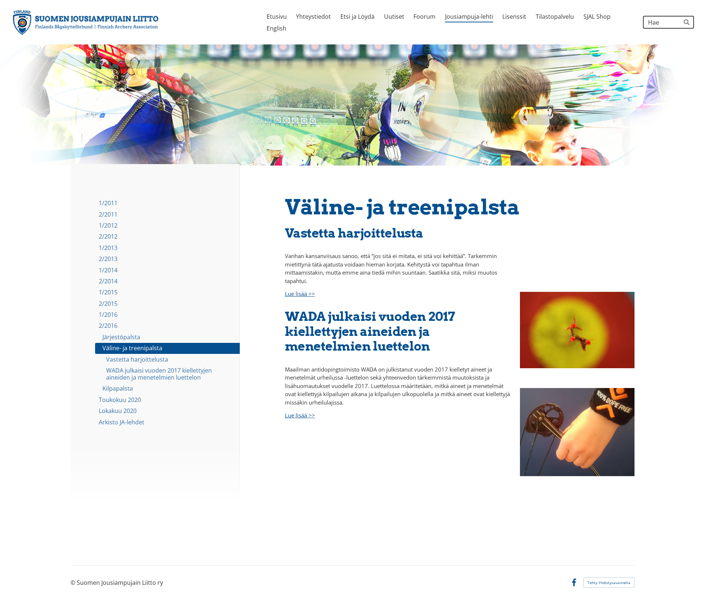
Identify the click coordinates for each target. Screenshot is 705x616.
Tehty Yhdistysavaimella (609, 582)
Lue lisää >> (300, 293)
